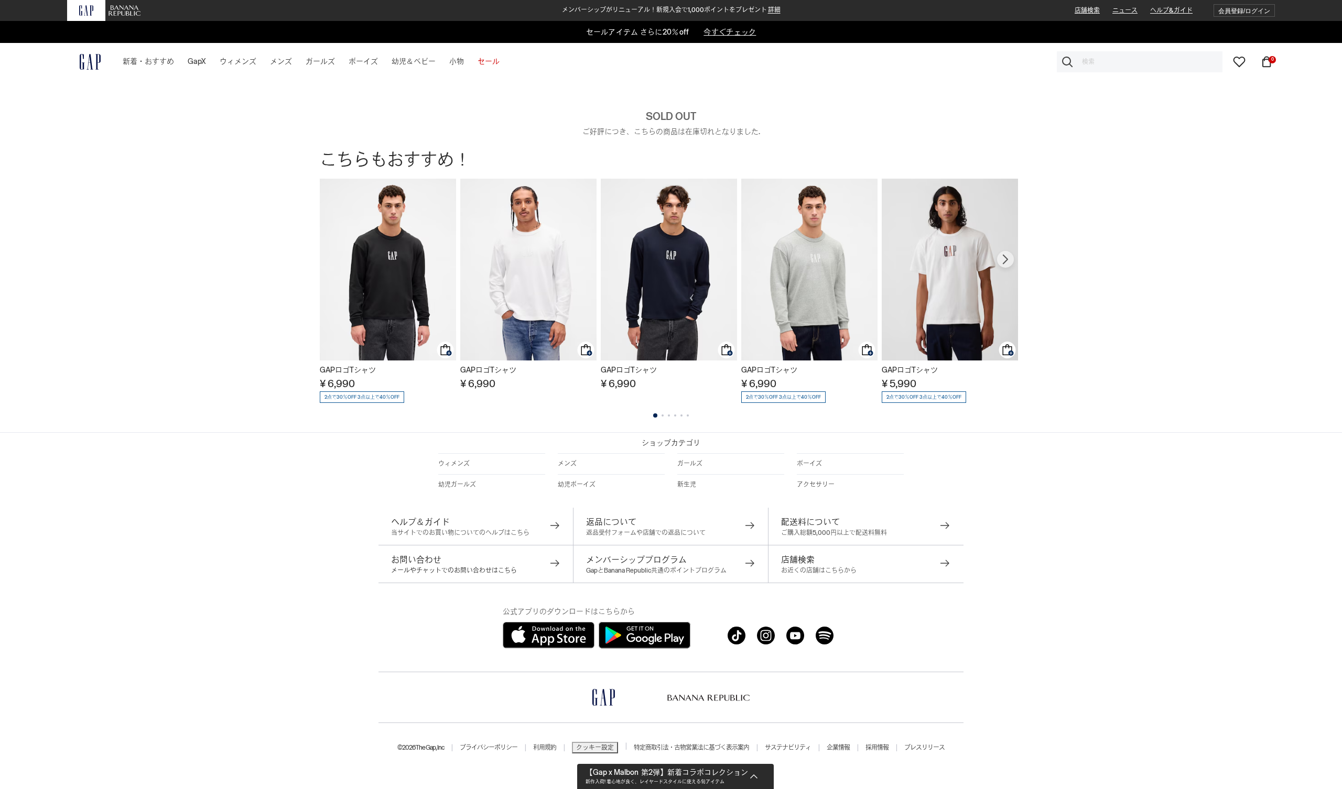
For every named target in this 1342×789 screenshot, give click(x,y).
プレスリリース (924, 747)
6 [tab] (688, 415)
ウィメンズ (454, 463)
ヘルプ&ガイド (1171, 10)
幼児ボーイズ (577, 484)
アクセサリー (816, 484)
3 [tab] (669, 415)
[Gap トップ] (84, 62)
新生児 (686, 484)
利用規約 (544, 747)
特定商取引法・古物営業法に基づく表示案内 (691, 747)
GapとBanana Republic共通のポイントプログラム (656, 570)
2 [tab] (663, 415)
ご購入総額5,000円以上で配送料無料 (834, 532)
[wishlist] (1239, 61)
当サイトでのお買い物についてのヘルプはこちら (460, 532)
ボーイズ (809, 463)
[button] (1244, 11)
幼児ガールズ (457, 484)
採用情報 (877, 747)
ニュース (1125, 10)
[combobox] (1139, 61)
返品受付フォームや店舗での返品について (646, 532)
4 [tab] (675, 415)
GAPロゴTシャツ (348, 370)
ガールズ (689, 463)
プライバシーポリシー (488, 747)
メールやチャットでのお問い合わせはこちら (454, 570)
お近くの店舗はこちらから (819, 570)
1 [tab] (655, 415)
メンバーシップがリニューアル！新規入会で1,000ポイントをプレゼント (671, 10)
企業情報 (838, 747)
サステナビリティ (788, 747)
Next (1005, 259)
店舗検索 (1087, 10)
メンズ (567, 463)
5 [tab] (681, 415)
